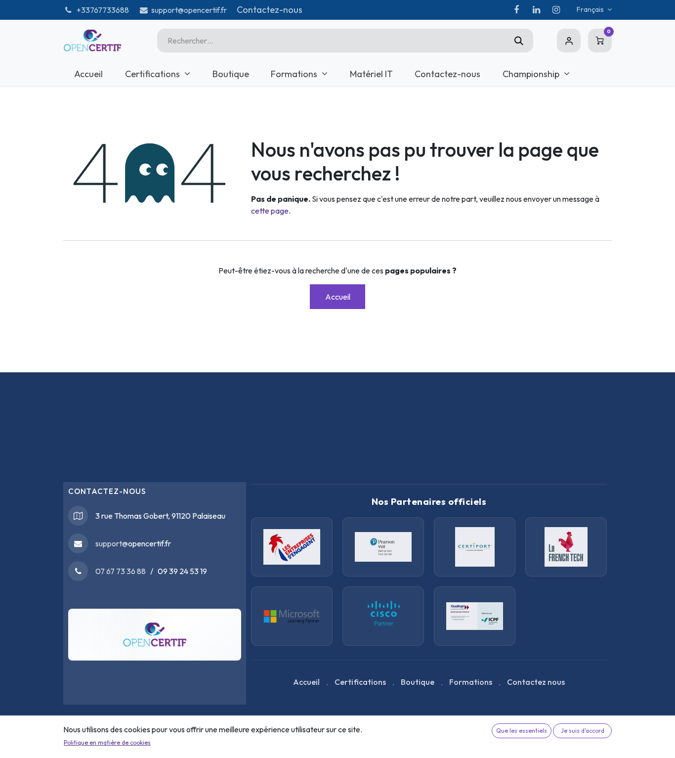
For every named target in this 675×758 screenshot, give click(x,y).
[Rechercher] (519, 40)
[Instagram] (556, 10)
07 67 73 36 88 (120, 571)
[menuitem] (88, 74)
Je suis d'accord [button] (582, 730)
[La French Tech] (566, 547)
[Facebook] (516, 10)
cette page (270, 211)
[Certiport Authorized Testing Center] (474, 547)
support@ (111, 543)
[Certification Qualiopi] (474, 616)
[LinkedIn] (536, 10)
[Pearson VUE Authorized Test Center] (383, 547)
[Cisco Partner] (292, 616)
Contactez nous (536, 682)
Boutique (417, 682)
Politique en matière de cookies (107, 742)
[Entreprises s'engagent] (292, 547)
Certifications (360, 682)
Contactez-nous (269, 9)
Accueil (337, 297)
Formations (470, 682)
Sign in (569, 40)
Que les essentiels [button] (521, 730)
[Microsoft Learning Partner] (383, 616)
